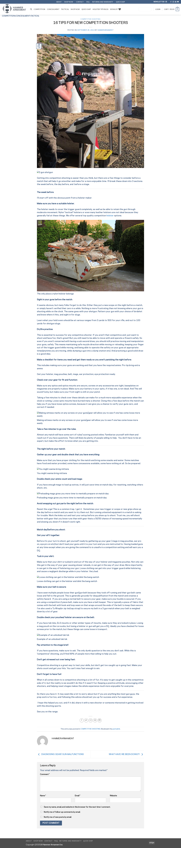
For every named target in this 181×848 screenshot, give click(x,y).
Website (113, 796)
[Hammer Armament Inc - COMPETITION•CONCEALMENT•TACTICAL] (14, 9)
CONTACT (80, 2)
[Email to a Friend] (91, 720)
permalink (116, 729)
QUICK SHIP (120, 2)
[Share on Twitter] (86, 720)
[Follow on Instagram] (173, 2)
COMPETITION (39, 9)
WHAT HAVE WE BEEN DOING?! (124, 754)
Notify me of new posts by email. (58, 817)
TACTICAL (65, 9)
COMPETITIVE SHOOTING (90, 19)
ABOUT (59, 2)
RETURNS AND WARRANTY (102, 2)
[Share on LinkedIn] (100, 720)
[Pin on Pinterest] (95, 720)
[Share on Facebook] (82, 720)
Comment (45, 774)
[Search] (31, 9)
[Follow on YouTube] (178, 2)
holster (110, 216)
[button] (171, 9)
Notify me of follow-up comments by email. (62, 812)
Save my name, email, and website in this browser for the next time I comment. (77, 807)
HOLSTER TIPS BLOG (100, 9)
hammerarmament (106, 30)
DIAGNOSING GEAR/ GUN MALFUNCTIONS (62, 754)
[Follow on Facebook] (171, 2)
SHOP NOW (68, 2)
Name (43, 796)
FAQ (87, 2)
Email (77, 796)
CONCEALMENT (53, 9)
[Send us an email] (175, 2)
